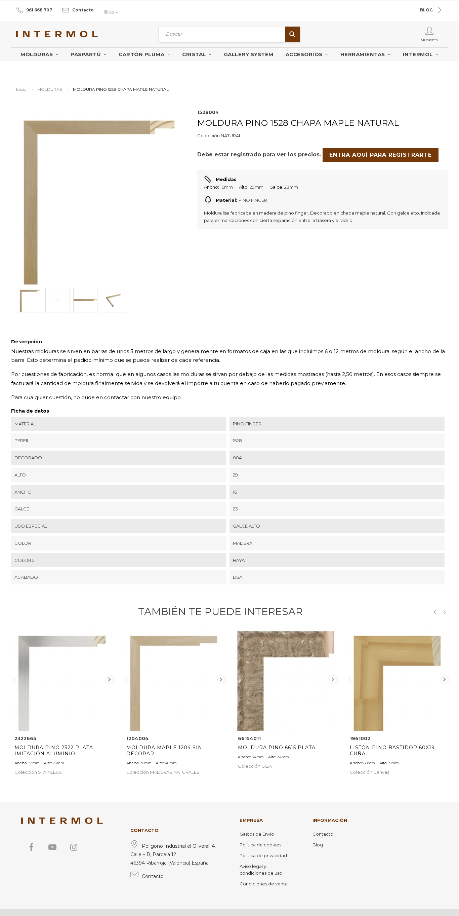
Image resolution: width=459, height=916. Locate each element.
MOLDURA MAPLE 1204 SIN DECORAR (164, 751)
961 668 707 (39, 9)
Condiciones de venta (264, 883)
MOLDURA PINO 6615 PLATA (277, 748)
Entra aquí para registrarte (380, 155)
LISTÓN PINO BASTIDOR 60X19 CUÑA (392, 751)
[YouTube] (52, 847)
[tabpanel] (62, 680)
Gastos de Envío (257, 834)
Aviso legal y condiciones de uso (261, 870)
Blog (317, 844)
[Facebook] (31, 847)
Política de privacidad (263, 855)
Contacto (83, 9)
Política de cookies (260, 844)
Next (109, 679)
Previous (14, 679)
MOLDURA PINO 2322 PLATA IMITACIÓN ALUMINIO (53, 751)
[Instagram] (74, 847)
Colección (208, 135)
